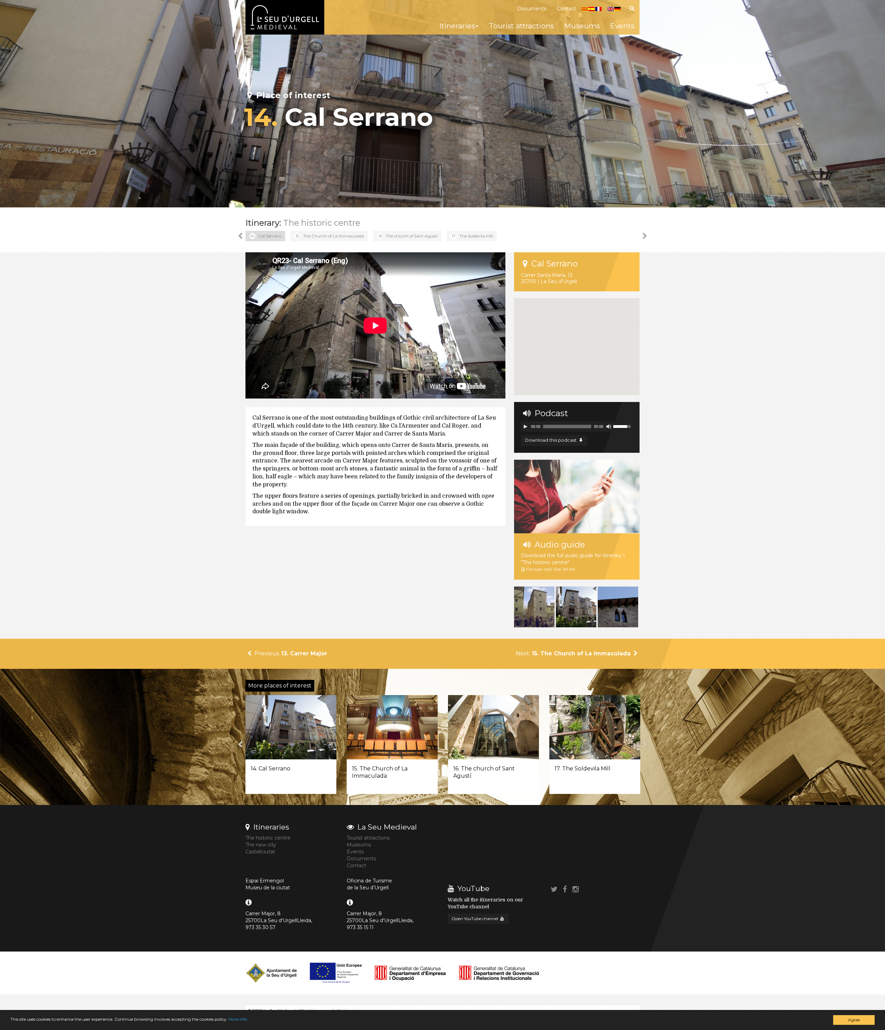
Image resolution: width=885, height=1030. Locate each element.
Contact (566, 9)
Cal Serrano (265, 235)
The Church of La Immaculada (330, 235)
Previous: (290, 653)
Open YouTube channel (475, 918)
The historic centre (321, 223)
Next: (573, 653)
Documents (531, 9)
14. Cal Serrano (270, 768)
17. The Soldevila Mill (583, 768)
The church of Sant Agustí (408, 235)
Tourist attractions (521, 25)
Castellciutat (260, 852)
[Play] (525, 426)
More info (238, 1019)
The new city (260, 845)
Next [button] (644, 236)
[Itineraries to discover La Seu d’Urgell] (284, 17)
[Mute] (609, 426)
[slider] (623, 425)
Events (622, 25)
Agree (854, 1019)
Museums (582, 25)
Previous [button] (240, 236)
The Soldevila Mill (472, 235)
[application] (577, 426)
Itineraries (457, 25)
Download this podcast (551, 440)
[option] (265, 236)
